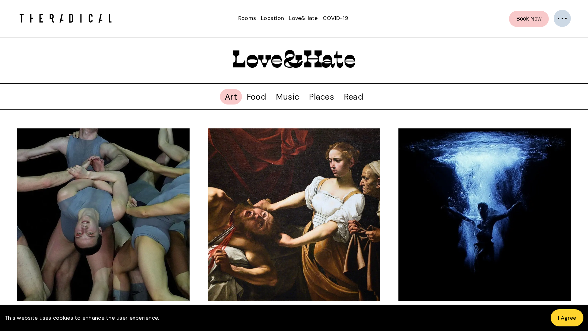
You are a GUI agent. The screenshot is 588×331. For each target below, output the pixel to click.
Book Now (528, 19)
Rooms (247, 18)
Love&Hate (303, 18)
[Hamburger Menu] (562, 18)
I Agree (567, 317)
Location (272, 18)
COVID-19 (335, 18)
